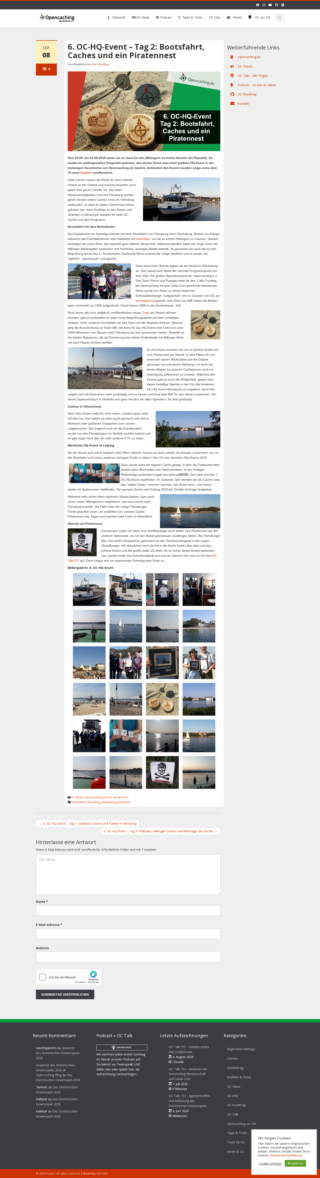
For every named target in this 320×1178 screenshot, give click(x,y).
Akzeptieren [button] (295, 1163)
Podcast (165, 17)
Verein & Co (120, 797)
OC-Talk (232, 1114)
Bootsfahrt (79, 802)
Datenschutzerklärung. (286, 1155)
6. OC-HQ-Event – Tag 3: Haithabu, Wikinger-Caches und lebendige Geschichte (160, 831)
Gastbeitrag (235, 1068)
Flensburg (93, 802)
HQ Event (124, 802)
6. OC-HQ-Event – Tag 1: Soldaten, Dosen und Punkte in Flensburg (87, 823)
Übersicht (118, 17)
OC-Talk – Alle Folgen (252, 76)
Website (42, 948)
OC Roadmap (247, 94)
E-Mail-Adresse (49, 925)
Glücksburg (109, 802)
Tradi (145, 312)
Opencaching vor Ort (98, 797)
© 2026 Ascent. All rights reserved (58, 1173)
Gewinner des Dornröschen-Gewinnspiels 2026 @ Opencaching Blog (56, 1070)
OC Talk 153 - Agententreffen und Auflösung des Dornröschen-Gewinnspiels (189, 1101)
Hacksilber (143, 239)
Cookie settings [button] (270, 1163)
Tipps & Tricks (192, 17)
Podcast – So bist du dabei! (256, 85)
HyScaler (102, 1173)
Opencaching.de (248, 57)
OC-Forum (245, 66)
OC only (214, 17)
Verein (237, 17)
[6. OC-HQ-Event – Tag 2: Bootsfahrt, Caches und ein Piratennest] (144, 111)
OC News (142, 17)
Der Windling (100, 64)
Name (42, 902)
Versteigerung (145, 300)
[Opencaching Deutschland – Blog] (57, 16)
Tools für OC (236, 1142)
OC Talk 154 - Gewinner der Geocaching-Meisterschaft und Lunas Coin (188, 1074)
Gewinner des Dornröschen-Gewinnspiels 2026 (58, 1053)
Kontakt (243, 103)
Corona (232, 1058)
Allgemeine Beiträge (241, 1049)
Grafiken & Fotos (239, 1077)
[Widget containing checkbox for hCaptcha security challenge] (69, 977)
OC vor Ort (262, 17)
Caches (85, 172)
